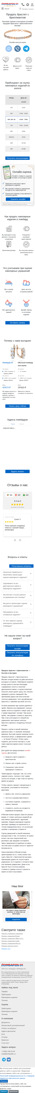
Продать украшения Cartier (10, 941)
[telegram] (3, 1059)
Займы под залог (9, 987)
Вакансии (5, 1040)
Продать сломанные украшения (12, 933)
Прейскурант (6, 994)
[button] (15, 540)
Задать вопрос (8, 1047)
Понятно (4, 1081)
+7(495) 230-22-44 (8, 1051)
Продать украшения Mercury (11, 943)
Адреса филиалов (8, 1031)
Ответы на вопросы (8, 1028)
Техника (4, 1000)
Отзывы (4, 1037)
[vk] (8, 1059)
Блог (3, 1034)
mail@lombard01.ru (8, 1054)
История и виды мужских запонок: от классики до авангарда (16, 912)
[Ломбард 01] (12, 965)
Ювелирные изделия (9, 997)
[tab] (13, 424)
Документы (5, 1022)
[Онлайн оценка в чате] (26, 48)
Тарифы (4, 991)
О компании (7, 1018)
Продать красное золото (9, 946)
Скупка (4, 1004)
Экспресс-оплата (28, 9)
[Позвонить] (17, 48)
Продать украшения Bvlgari (10, 936)
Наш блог (17, 886)
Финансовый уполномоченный (13, 1025)
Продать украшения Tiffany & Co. (12, 938)
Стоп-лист (5, 1043)
